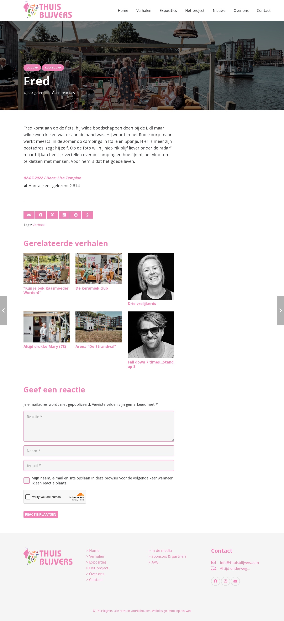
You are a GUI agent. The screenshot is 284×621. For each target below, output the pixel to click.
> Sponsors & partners (167, 556)
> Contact (94, 579)
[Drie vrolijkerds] (151, 276)
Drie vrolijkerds (142, 303)
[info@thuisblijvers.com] (215, 562)
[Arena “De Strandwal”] (98, 326)
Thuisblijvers (104, 611)
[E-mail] (29, 215)
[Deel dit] (40, 215)
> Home (92, 550)
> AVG (153, 562)
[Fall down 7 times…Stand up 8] (151, 334)
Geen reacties (63, 92)
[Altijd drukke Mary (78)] (46, 326)
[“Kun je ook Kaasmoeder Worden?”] (46, 268)
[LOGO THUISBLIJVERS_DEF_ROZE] (47, 10)
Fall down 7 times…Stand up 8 (151, 364)
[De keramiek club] (98, 268)
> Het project (97, 567)
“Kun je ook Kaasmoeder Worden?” (46, 290)
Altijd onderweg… (235, 568)
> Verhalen (95, 556)
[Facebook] (215, 581)
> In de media (160, 550)
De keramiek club (91, 288)
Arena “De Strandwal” (95, 346)
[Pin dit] (75, 215)
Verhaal (38, 225)
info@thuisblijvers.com (239, 562)
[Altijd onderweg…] (215, 568)
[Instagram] (225, 581)
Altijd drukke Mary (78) (44, 346)
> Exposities (96, 562)
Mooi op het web (179, 611)
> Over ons (95, 573)
